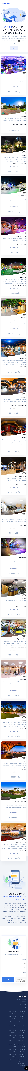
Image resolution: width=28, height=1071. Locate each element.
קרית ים (16, 484)
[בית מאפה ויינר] (13, 348)
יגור (17, 84)
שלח (8, 979)
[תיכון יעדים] (13, 106)
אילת (18, 769)
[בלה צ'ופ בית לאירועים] (13, 832)
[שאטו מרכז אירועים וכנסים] (13, 791)
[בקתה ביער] (13, 710)
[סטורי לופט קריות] (13, 185)
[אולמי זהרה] (13, 266)
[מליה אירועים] (13, 386)
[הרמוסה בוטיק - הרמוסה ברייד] (13, 506)
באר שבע (14, 285)
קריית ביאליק (15, 124)
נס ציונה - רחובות (22, 809)
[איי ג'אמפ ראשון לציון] (13, 628)
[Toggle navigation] (24, 3)
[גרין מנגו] (13, 588)
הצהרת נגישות (23, 1004)
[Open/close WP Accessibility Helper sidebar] (26, 1068)
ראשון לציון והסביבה (22, 405)
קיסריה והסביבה (22, 163)
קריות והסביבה (23, 124)
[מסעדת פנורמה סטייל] (13, 226)
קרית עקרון (14, 809)
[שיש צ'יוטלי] (13, 669)
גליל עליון (24, 326)
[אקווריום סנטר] (13, 65)
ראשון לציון (13, 405)
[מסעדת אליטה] (13, 427)
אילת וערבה (23, 769)
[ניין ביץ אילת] (13, 750)
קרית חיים (16, 204)
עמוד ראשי (24, 1002)
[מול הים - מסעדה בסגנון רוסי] (13, 466)
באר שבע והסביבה (22, 285)
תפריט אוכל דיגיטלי (22, 1007)
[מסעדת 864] (13, 307)
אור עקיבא (15, 163)
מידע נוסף (13, 48)
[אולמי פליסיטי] (13, 547)
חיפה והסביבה (23, 84)
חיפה (17, 244)
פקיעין (18, 326)
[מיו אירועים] (13, 144)
